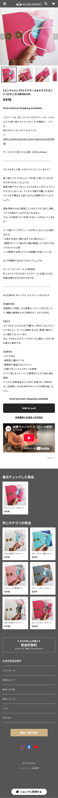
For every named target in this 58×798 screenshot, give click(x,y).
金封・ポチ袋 (8, 689)
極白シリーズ (8, 699)
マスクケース (8, 670)
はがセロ (6, 717)
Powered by (25, 768)
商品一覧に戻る (29, 732)
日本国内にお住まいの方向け (29, 417)
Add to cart (29, 408)
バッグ (5, 708)
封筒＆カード (8, 680)
